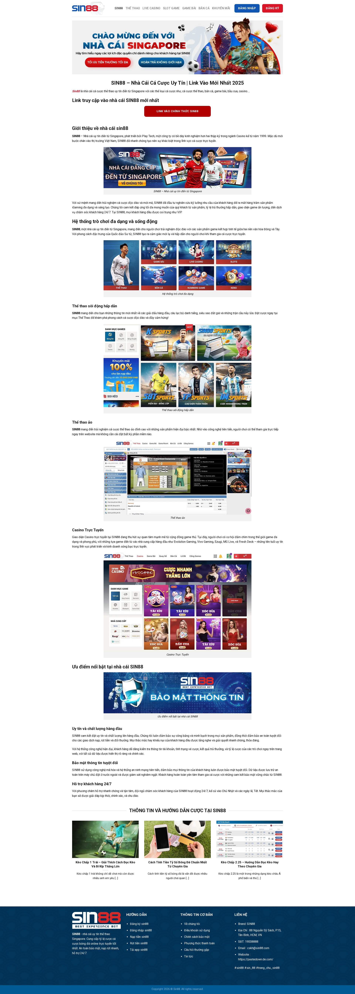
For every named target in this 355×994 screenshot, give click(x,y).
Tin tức (188, 956)
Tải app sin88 (139, 949)
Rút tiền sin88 (139, 943)
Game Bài (189, 8)
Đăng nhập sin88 (141, 930)
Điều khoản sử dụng (197, 930)
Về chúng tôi (192, 924)
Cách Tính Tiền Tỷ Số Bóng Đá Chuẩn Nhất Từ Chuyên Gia (177, 864)
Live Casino (151, 8)
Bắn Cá (204, 8)
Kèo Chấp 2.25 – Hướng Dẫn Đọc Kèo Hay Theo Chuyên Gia (249, 864)
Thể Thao (133, 8)
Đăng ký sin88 (139, 924)
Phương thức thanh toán (199, 943)
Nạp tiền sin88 (139, 937)
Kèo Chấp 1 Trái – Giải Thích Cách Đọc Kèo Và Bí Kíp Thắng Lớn (105, 864)
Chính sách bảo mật (196, 937)
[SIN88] (90, 8)
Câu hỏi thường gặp (196, 949)
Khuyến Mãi (221, 8)
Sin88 (119, 8)
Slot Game (171, 8)
